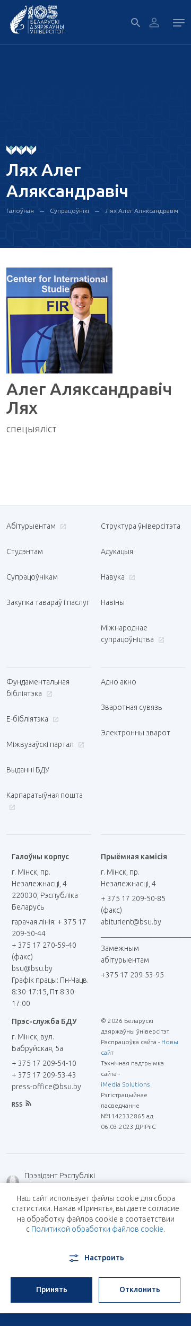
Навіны (113, 602)
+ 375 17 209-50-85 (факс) (133, 904)
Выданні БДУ (27, 770)
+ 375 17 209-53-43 (44, 1075)
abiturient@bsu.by (131, 922)
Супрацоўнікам (32, 577)
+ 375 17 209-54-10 (44, 1063)
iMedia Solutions (125, 1084)
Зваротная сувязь (131, 707)
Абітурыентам (31, 526)
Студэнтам (24, 551)
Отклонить (139, 1289)
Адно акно (118, 682)
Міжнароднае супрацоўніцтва (128, 634)
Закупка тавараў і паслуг (47, 602)
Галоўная (20, 210)
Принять (51, 1289)
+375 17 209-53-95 (132, 975)
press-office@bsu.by (46, 1086)
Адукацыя (117, 551)
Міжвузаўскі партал (40, 744)
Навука (113, 577)
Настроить (104, 1257)
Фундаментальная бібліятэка (38, 688)
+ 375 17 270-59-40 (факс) (44, 951)
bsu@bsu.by (32, 968)
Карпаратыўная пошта (44, 795)
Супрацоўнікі (69, 210)
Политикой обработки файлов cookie (97, 1229)
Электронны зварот (135, 732)
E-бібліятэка (28, 719)
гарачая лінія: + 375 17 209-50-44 (49, 928)
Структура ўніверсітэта (140, 526)
